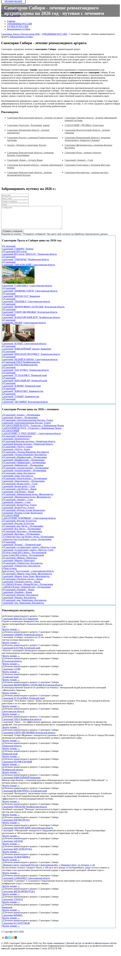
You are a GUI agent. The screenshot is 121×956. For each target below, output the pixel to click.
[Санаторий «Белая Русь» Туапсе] (19, 505)
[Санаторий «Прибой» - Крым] (18, 589)
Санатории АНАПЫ (12, 841)
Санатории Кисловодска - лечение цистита (86, 172)
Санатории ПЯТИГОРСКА (16, 820)
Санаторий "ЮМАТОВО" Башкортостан (22, 391)
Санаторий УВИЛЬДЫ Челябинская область (24, 806)
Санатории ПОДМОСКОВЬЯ (17, 761)
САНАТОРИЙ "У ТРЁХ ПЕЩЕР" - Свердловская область (31, 433)
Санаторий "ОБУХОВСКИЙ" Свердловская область (28, 264)
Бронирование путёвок (18, 29)
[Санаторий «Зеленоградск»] (17, 436)
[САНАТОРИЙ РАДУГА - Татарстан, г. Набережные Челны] (33, 425)
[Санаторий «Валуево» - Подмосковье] (22, 531)
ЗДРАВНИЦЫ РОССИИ (19, 24)
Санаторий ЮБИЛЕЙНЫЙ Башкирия (21, 777)
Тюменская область (12, 746)
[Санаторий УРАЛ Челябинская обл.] (21, 362)
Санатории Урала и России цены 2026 (20, 34)
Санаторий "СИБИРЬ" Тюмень (17, 249)
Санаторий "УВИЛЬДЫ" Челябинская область (25, 259)
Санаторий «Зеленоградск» (16, 438)
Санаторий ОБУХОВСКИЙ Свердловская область (27, 828)
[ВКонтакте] (6, 937)
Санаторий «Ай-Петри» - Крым (18, 491)
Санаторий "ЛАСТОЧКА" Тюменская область (25, 370)
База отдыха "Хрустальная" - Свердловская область (28, 571)
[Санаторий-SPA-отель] (14, 251)
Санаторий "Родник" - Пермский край (21, 544)
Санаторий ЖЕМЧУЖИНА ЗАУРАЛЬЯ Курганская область (32, 685)
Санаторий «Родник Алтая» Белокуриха (22, 513)
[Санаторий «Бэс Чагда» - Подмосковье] (22, 526)
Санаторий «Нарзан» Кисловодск (19, 597)
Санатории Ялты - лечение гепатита (83, 152)
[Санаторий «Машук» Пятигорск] (19, 558)
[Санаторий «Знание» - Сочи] (17, 499)
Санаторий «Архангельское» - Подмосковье (24, 470)
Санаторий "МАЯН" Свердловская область (24, 322)
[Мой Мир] (15, 937)
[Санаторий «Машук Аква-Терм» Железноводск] (27, 573)
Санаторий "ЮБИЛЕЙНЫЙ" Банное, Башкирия (26, 349)
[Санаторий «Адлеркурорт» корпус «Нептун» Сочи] (29, 547)
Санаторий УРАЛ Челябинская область (21, 719)
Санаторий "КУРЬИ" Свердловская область (24, 343)
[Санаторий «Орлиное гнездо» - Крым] (22, 579)
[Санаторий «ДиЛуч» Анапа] (17, 446)
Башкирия (7, 907)
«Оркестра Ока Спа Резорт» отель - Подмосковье (26, 539)
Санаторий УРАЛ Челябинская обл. (20, 364)
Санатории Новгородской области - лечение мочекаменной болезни (29, 173)
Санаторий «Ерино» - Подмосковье (20, 417)
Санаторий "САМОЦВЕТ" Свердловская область (27, 285)
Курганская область (12, 661)
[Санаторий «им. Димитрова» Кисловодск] (24, 600)
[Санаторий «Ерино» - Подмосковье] (21, 415)
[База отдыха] (9, 568)
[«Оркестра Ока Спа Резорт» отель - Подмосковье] (28, 536)
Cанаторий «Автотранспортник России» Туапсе (26, 423)
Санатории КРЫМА (12, 915)
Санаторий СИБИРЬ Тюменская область (22, 634)
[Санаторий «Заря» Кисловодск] (19, 473)
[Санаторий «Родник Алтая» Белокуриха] (23, 510)
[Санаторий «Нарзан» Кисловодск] (20, 595)
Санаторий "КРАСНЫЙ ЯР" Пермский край (24, 380)
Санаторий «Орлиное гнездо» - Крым (21, 581)
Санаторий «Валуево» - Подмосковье (21, 534)
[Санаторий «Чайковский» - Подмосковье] (24, 462)
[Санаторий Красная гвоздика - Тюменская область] (28, 441)
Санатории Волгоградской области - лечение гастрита (34, 117)
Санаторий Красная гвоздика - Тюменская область (27, 444)
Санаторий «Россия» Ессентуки (18, 523)
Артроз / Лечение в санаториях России (26, 145)
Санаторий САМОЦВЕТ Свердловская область (26, 878)
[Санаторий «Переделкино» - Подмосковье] (24, 478)
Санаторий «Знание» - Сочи (79, 160)
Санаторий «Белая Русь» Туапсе (18, 507)
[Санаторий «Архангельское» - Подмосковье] (25, 468)
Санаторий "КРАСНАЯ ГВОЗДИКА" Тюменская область (31, 354)
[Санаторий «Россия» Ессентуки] (19, 520)
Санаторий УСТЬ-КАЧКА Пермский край (23, 698)
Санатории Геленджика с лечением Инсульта (87, 165)
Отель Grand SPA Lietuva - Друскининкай (23, 555)
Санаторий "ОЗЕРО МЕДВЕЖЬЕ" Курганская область (29, 312)
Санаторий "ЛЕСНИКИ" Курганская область (25, 401)
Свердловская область (13, 711)
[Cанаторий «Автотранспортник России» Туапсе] (27, 420)
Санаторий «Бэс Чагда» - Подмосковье (21, 528)
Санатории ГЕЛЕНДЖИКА (16, 857)
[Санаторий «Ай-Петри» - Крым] (19, 489)
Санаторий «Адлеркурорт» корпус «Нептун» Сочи (27, 550)
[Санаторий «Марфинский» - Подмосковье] (24, 457)
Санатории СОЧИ (11, 669)
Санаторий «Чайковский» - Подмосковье (22, 465)
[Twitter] (9, 937)
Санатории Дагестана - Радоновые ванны (28, 125)
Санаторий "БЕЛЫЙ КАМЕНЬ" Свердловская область (30, 359)
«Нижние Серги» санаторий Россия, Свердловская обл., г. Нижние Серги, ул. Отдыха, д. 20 (48, 865)
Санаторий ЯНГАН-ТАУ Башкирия (20, 618)
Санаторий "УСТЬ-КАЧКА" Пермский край (24, 375)
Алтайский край (10, 677)
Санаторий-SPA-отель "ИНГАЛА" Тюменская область (29, 254)
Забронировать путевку (21, 36)
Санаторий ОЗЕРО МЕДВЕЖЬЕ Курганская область (28, 732)
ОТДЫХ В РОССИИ (17, 26)
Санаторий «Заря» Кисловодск (17, 475)
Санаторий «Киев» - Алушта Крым (25, 160)
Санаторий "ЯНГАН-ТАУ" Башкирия (21, 296)
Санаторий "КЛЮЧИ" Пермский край (21, 386)
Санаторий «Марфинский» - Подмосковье (23, 460)
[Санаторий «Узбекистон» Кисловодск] (22, 563)
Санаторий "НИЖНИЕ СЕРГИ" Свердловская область (29, 291)
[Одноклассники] (12, 937)
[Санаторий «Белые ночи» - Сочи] (19, 483)
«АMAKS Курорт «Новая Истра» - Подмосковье (26, 587)
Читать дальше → (11, 629)
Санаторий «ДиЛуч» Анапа (16, 449)
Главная (11, 21)
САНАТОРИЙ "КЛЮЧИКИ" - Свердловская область (29, 518)
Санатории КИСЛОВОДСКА (17, 849)
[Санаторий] (8, 246)
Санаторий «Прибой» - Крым (17, 592)
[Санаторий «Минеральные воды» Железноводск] (27, 494)
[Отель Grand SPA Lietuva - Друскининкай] (24, 552)
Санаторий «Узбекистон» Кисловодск (21, 565)
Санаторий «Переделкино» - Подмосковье (23, 481)
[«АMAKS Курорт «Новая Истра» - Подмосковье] (27, 584)
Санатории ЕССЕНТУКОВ (16, 923)
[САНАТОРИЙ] (10, 430)
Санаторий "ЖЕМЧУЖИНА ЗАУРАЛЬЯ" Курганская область (33, 306)
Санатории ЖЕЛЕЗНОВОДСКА (18, 891)
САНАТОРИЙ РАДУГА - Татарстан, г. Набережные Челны (32, 428)
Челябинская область (12, 769)
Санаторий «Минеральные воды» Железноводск (26, 497)
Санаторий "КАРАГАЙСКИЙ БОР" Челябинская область (31, 317)
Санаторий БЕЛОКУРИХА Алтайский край (24, 791)
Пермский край (10, 753)
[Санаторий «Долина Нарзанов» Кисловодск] (25, 452)
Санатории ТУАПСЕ (12, 899)
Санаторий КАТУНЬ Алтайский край (21, 648)
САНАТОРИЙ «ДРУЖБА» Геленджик (84, 125)
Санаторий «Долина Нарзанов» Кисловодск (24, 454)
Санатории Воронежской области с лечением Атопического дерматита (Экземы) (87, 138)
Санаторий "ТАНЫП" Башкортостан (20, 396)
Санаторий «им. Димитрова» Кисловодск (23, 603)
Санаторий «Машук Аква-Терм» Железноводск (26, 576)
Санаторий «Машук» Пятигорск (18, 560)
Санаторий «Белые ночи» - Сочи (18, 486)
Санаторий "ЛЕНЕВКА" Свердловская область (26, 301)
